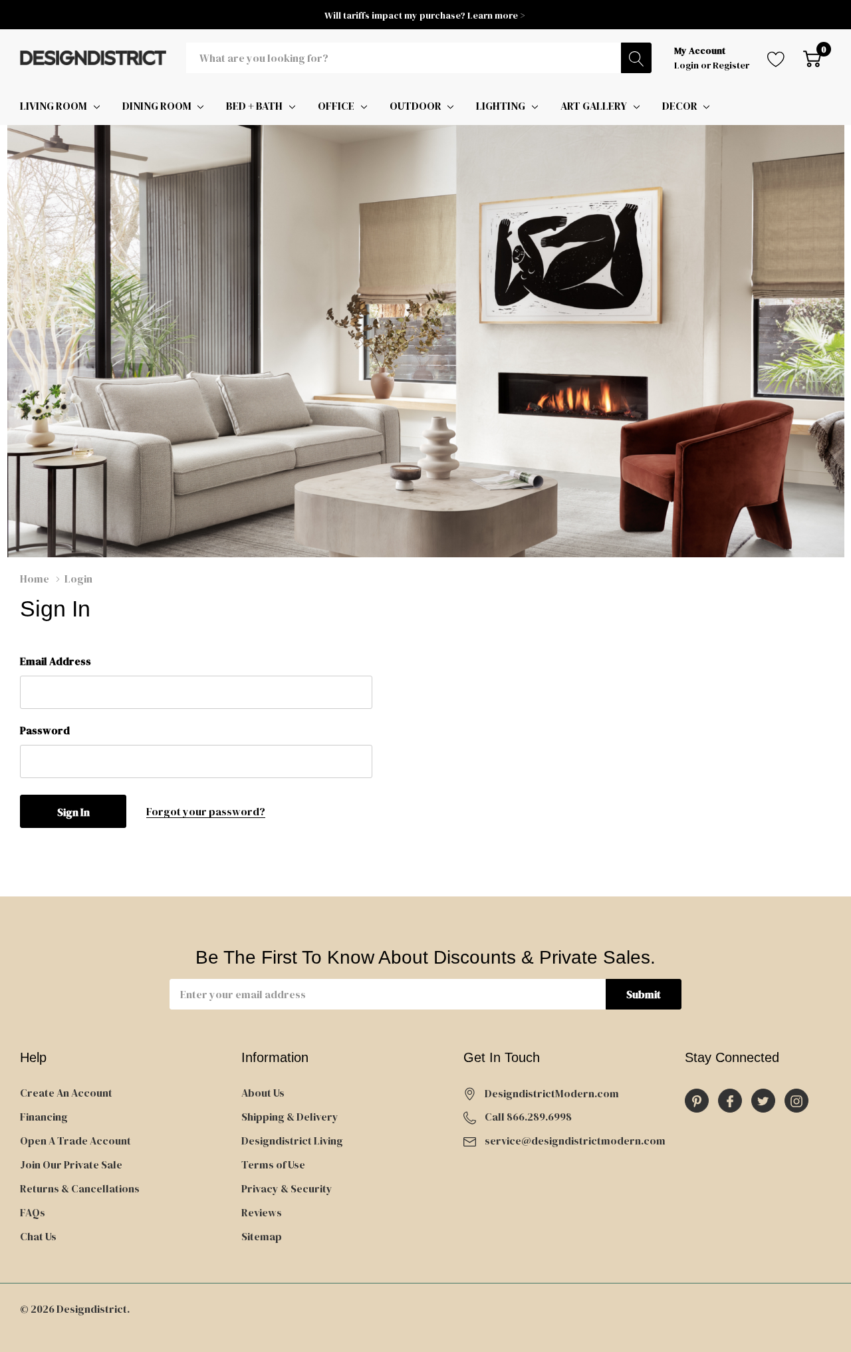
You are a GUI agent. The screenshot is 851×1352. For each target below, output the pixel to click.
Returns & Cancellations (80, 1188)
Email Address (55, 661)
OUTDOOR (415, 105)
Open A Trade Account (75, 1140)
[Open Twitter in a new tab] (763, 1101)
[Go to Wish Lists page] (776, 58)
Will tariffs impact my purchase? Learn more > (425, 15)
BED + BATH (254, 105)
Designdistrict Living (292, 1140)
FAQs (32, 1212)
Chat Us (38, 1236)
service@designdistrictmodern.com (575, 1140)
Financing (44, 1116)
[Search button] (636, 58)
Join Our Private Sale (71, 1164)
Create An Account (66, 1092)
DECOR (679, 105)
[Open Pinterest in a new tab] (696, 1101)
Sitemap (261, 1236)
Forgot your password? (205, 811)
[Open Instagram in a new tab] (796, 1101)
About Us (263, 1092)
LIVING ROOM (53, 105)
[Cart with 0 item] (812, 58)
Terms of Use (273, 1164)
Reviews (261, 1212)
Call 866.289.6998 (528, 1116)
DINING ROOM (156, 105)
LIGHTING (500, 105)
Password (45, 730)
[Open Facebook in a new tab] (730, 1101)
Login (687, 65)
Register (731, 65)
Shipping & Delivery (289, 1116)
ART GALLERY (593, 105)
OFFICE (336, 105)
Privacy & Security (286, 1188)
